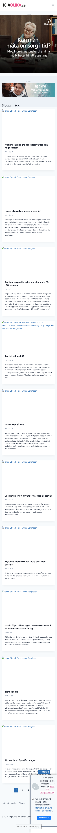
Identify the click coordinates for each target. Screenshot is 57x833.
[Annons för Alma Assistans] (28, 90)
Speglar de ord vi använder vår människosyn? (28, 495)
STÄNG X (44, 772)
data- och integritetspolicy (47, 790)
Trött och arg (11, 691)
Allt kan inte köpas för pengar (20, 760)
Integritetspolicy (10, 803)
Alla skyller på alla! (14, 424)
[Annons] (28, 72)
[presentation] (28, 124)
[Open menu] (53, 5)
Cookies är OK (44, 818)
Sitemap (22, 803)
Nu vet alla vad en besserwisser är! (23, 211)
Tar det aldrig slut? (14, 356)
